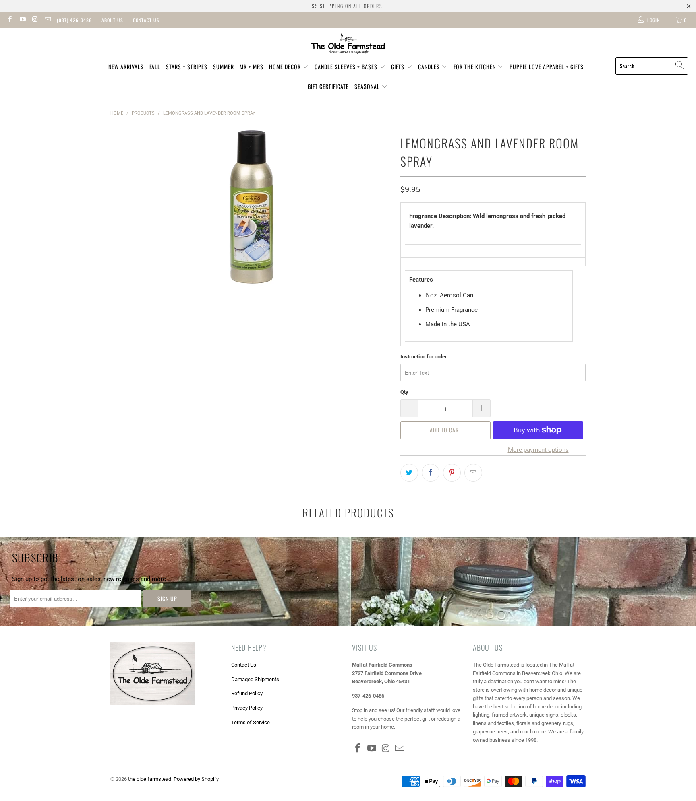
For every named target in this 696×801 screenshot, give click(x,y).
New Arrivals (126, 66)
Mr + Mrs (251, 66)
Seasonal (367, 86)
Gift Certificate (328, 86)
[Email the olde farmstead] (47, 20)
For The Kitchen (475, 66)
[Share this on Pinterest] (452, 473)
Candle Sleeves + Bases (347, 66)
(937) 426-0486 (74, 19)
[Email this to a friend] (473, 473)
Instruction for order (423, 357)
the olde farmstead (149, 779)
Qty (404, 392)
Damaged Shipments (255, 679)
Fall (154, 66)
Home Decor (285, 66)
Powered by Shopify (196, 779)
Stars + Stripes (186, 66)
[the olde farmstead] (348, 44)
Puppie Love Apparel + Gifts (547, 66)
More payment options (538, 449)
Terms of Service (250, 722)
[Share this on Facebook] (430, 473)
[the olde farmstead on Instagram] (34, 20)
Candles (429, 66)
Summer (223, 66)
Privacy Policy (247, 708)
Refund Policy (247, 693)
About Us (112, 19)
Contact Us (146, 19)
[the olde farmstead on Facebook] (9, 20)
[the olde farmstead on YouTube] (22, 20)
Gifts (398, 66)
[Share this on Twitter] (409, 473)
